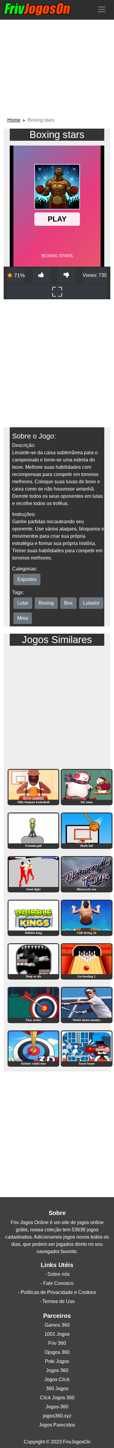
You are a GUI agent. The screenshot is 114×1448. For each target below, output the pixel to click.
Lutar (22, 603)
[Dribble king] (33, 917)
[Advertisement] (57, 69)
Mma (22, 618)
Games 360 (57, 1325)
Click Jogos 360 (57, 1397)
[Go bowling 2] (86, 961)
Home (13, 120)
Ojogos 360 (57, 1352)
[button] (101, 9)
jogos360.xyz (57, 1415)
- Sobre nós (57, 1274)
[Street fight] (33, 873)
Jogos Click (57, 1379)
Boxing (46, 603)
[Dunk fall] (86, 830)
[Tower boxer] (86, 1048)
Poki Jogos (57, 1361)
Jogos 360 (57, 1370)
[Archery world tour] (33, 1048)
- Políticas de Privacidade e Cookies (57, 1292)
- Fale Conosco (57, 1283)
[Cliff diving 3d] (86, 917)
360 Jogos (57, 1388)
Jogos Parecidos (57, 1424)
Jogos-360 (57, 1406)
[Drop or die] (33, 961)
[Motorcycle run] (86, 873)
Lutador (91, 603)
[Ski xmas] (86, 786)
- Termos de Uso (57, 1301)
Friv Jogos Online (30, 1222)
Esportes (26, 579)
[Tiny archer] (33, 1004)
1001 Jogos (57, 1334)
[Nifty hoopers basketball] (33, 786)
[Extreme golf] (33, 830)
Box (68, 603)
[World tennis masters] (86, 1004)
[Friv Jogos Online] (37, 9)
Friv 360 (57, 1343)
